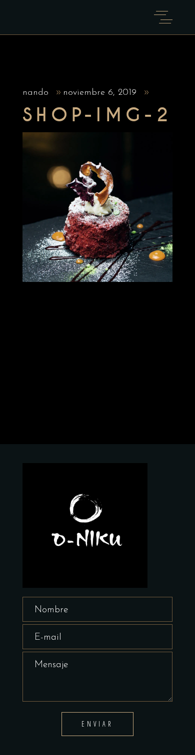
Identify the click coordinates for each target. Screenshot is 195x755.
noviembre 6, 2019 (101, 92)
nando (37, 92)
